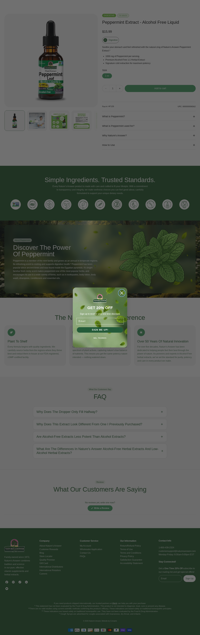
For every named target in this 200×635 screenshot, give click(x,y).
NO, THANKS (100, 338)
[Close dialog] (121, 293)
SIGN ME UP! (100, 330)
